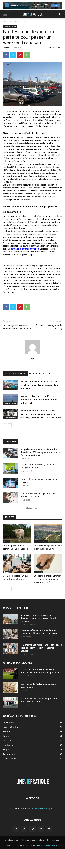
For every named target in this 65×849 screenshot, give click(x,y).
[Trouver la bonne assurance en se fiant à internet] (10, 483)
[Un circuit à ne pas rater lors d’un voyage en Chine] (48, 533)
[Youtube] (49, 829)
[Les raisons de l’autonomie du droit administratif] (10, 687)
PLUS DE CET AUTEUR (40, 373)
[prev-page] (5, 425)
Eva (7, 48)
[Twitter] (13, 55)
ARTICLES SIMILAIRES (15, 373)
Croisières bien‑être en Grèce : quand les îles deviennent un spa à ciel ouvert (39, 400)
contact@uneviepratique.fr (41, 808)
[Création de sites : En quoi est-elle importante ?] (17, 563)
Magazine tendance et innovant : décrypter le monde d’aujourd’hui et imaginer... (38, 618)
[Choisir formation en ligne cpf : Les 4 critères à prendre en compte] (10, 497)
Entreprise (7, 572)
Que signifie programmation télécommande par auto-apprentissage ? (47, 579)
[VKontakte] (41, 829)
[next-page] (10, 425)
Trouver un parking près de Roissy (49, 327)
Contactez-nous (53, 840)
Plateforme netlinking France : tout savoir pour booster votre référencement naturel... (41, 648)
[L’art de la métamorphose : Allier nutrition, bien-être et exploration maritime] (10, 385)
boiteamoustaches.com (48, 845)
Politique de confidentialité (33, 840)
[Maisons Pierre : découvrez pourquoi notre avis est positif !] (10, 702)
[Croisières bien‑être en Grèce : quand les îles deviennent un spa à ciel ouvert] (10, 399)
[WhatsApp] (27, 55)
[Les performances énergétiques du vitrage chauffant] (10, 468)
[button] (5, 14)
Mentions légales (12, 840)
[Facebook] (6, 55)
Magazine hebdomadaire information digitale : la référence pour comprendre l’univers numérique (40, 452)
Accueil (6, 21)
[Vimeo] (32, 829)
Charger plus (31, 508)
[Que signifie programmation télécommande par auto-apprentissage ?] (48, 563)
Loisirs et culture (19, 21)
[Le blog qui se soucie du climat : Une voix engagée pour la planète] (17, 533)
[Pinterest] (20, 55)
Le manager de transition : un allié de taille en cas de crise (17, 327)
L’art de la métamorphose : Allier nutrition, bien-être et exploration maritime (39, 385)
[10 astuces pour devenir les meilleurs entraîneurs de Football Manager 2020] (10, 673)
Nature (6, 542)
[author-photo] (32, 354)
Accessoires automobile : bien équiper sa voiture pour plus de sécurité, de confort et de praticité (40, 414)
